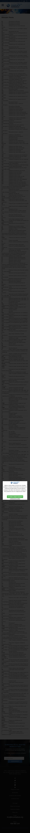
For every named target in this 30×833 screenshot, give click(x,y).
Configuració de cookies (15, 498)
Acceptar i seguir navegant (15, 496)
